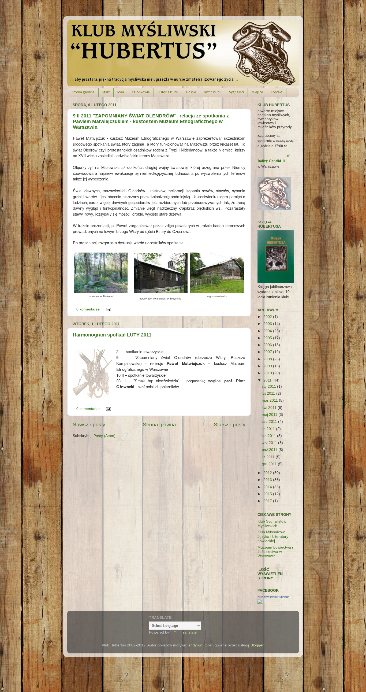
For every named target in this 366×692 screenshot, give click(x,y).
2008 (268, 359)
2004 (268, 331)
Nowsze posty (89, 424)
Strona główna (83, 92)
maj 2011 (270, 415)
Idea (120, 92)
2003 (268, 324)
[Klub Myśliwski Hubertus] (259, 603)
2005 (268, 338)
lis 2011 (269, 457)
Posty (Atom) (104, 436)
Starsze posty (229, 424)
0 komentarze (88, 309)
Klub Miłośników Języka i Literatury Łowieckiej (272, 536)
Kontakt (276, 92)
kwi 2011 (270, 408)
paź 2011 (270, 450)
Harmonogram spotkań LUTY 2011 (112, 335)
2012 (268, 473)
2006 (268, 345)
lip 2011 (269, 429)
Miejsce (257, 92)
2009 (268, 366)
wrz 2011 (270, 443)
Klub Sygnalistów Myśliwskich (271, 523)
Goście (191, 92)
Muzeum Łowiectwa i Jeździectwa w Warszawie (275, 551)
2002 (268, 317)
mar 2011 (270, 400)
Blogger (257, 645)
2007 (268, 352)
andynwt (195, 645)
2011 (267, 380)
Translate (189, 632)
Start (106, 92)
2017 (268, 501)
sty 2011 (269, 386)
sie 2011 (269, 436)
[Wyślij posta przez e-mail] (107, 309)
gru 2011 (270, 464)
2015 (268, 494)
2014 (268, 487)
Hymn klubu (212, 92)
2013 (268, 480)
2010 (268, 373)
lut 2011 (269, 393)
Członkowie (141, 92)
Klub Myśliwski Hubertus (273, 596)
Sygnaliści (236, 92)
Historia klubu (168, 92)
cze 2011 (270, 422)
